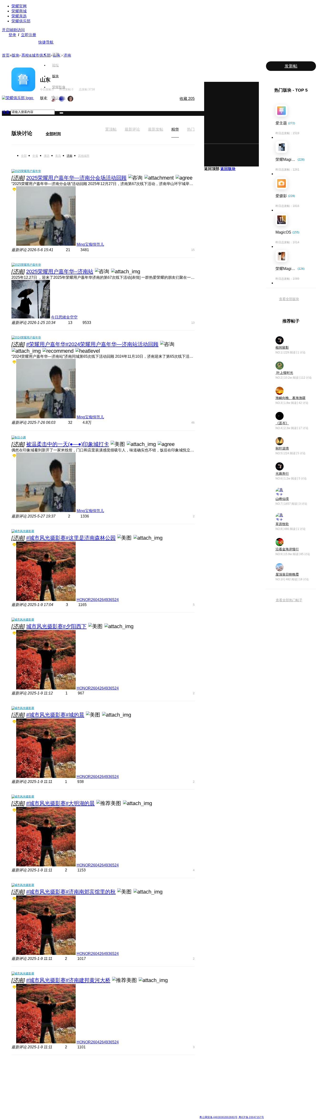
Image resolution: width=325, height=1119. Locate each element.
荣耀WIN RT (104, 1074)
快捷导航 (46, 42)
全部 (24, 155)
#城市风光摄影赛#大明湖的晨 (60, 803)
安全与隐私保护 (175, 1080)
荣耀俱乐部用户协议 (75, 1113)
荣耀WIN (101, 1068)
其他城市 (83, 155)
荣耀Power (137, 1080)
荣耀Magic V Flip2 (38, 1085)
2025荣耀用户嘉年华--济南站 (59, 271)
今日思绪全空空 (64, 317)
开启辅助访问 (13, 30)
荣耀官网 (19, 6)
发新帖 (291, 66)
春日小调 (20, 437)
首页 (55, 54)
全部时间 (53, 134)
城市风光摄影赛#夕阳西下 (56, 626)
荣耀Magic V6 (36, 1068)
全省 (35, 155)
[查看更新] (36, 133)
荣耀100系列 (69, 1097)
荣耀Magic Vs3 (36, 1102)
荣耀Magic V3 (36, 1097)
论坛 (55, 65)
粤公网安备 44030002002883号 (218, 1117)
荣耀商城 (19, 11)
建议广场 (58, 98)
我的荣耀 (170, 1085)
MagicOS (171, 1068)
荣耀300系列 (69, 1085)
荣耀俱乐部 (20, 21)
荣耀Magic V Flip (38, 1108)
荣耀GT (135, 1097)
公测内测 (170, 1074)
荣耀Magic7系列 (37, 1091)
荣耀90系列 (68, 1108)
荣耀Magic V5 (36, 1080)
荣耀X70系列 (138, 1108)
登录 (12, 35)
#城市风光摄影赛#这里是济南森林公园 (71, 538)
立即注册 (28, 35)
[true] (61, 113)
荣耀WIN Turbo (105, 1080)
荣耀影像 (58, 87)
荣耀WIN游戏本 (106, 1085)
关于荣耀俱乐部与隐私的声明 (107, 1113)
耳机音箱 (205, 1091)
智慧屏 (203, 1085)
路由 (202, 1097)
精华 (175, 129)
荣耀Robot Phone (141, 1068)
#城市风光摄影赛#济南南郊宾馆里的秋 (71, 892)
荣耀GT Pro (137, 1091)
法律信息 (147, 1113)
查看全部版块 (289, 299)
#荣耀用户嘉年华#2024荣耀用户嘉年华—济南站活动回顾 (92, 344)
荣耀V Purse (138, 1102)
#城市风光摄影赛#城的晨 (55, 715)
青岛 (58, 155)
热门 (191, 129)
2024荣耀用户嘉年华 (27, 337)
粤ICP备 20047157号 (251, 1117)
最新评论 (132, 129)
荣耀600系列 (69, 1068)
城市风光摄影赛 (24, 531)
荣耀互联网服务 (244, 1068)
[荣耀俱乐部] (18, 98)
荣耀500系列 (69, 1074)
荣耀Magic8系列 (37, 1074)
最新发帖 (155, 129)
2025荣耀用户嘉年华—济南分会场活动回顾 (76, 178)
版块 (55, 76)
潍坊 (46, 155)
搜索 (6, 112)
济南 (69, 155)
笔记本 (203, 1068)
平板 (202, 1074)
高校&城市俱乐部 (36, 55)
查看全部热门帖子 (289, 600)
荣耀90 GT (68, 1102)
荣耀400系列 (69, 1080)
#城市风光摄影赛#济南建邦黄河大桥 (68, 980)
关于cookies (133, 1113)
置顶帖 (111, 129)
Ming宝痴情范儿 (90, 244)
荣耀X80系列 (138, 1074)
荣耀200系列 (69, 1091)
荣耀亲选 (19, 16)
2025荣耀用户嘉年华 (27, 171)
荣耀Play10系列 (140, 1085)
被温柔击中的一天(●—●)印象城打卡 (67, 444)
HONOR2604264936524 (98, 600)
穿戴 (202, 1080)
